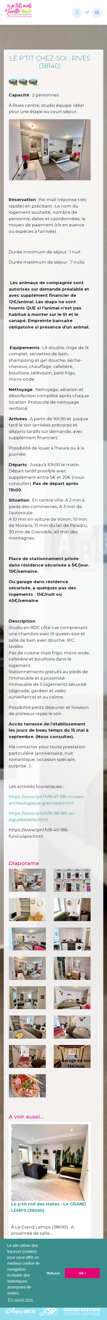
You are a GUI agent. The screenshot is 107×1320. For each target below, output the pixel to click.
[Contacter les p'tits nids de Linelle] (97, 12)
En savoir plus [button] (20, 1300)
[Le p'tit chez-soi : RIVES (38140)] (72, 879)
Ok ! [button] (82, 1273)
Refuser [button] (53, 1273)
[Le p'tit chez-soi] (27, 909)
